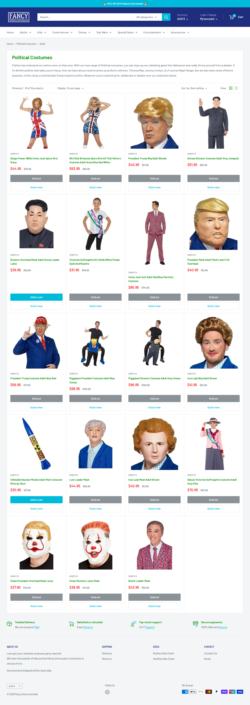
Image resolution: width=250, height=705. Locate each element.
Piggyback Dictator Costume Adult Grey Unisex (154, 378)
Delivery (107, 653)
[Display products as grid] (230, 88)
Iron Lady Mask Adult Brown (143, 479)
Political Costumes (26, 43)
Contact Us (210, 653)
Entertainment (152, 32)
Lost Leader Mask (79, 479)
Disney (83, 32)
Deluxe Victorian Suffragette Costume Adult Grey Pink (212, 481)
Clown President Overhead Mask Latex (31, 580)
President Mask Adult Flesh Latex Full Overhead (208, 261)
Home (10, 32)
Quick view (36, 187)
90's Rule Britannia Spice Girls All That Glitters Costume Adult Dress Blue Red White (95, 160)
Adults (24, 32)
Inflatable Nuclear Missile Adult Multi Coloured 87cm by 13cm (36, 481)
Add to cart (36, 297)
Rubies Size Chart (163, 653)
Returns (88, 627)
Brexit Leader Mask (139, 580)
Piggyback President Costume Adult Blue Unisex (92, 380)
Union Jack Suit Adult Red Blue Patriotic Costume (150, 279)
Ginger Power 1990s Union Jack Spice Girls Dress (34, 160)
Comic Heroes (60, 32)
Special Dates (126, 32)
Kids (40, 32)
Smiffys (14, 153)
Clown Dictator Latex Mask (84, 580)
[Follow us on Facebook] (107, 692)
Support (150, 627)
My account (207, 18)
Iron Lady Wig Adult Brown (202, 378)
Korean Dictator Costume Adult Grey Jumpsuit (213, 158)
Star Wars (102, 32)
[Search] (166, 17)
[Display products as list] (236, 88)
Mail (37, 627)
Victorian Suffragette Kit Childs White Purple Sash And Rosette (94, 261)
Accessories (178, 32)
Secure (223, 627)
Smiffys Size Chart (164, 658)
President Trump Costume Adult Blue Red (33, 378)
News (207, 658)
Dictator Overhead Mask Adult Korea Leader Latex (35, 261)
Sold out (36, 178)
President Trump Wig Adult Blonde (147, 158)
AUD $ (12, 686)
